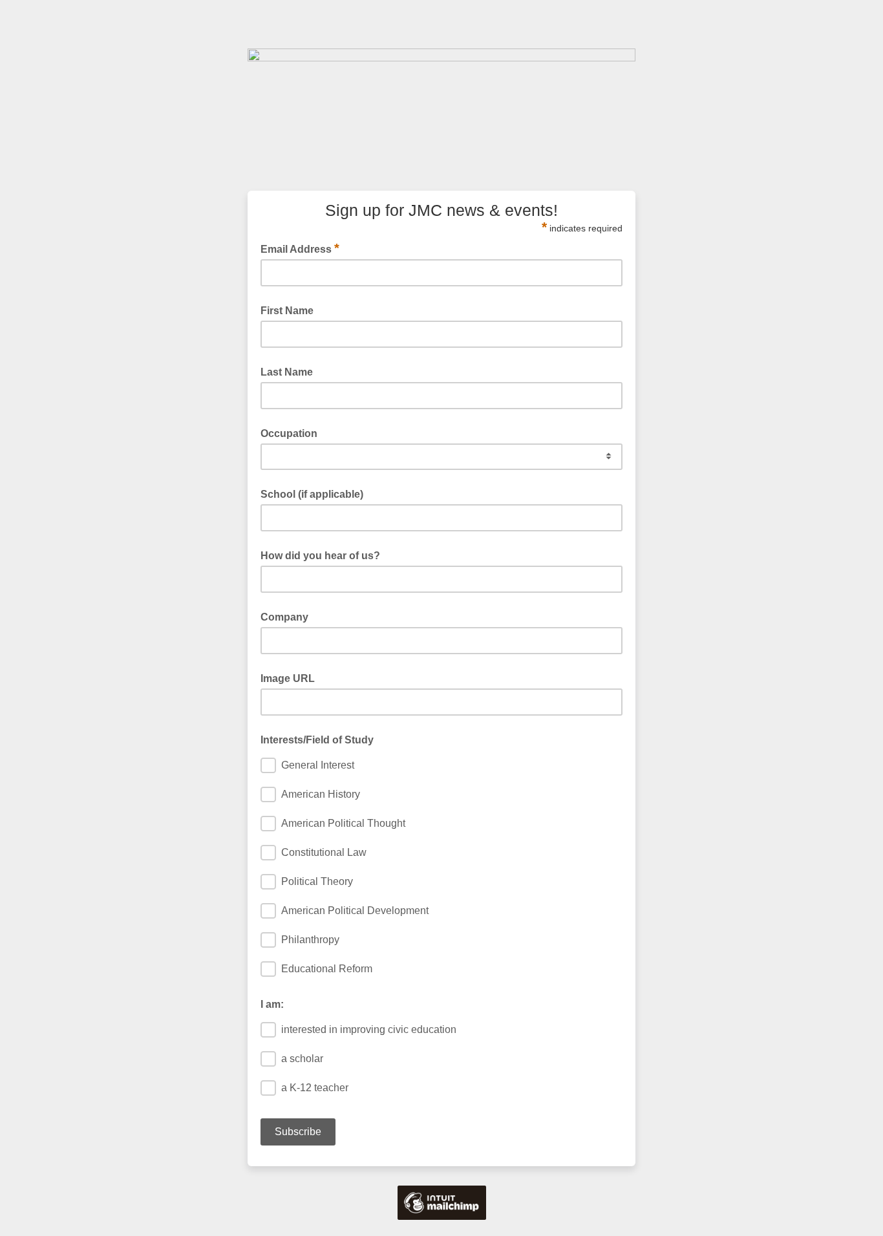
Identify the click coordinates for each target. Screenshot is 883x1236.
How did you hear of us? (320, 555)
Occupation (289, 433)
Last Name (287, 372)
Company (284, 617)
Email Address (300, 248)
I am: (272, 1004)
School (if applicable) (312, 494)
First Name (287, 310)
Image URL (288, 678)
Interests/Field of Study (317, 739)
